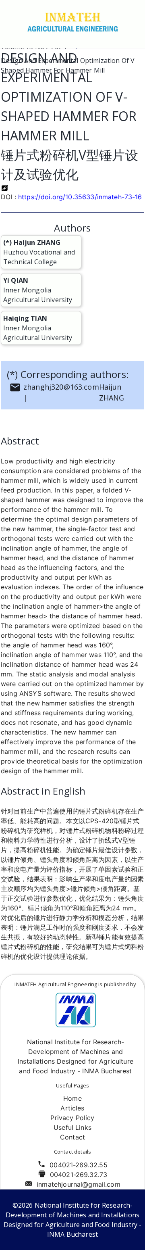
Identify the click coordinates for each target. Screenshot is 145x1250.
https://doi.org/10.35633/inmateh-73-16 (80, 197)
